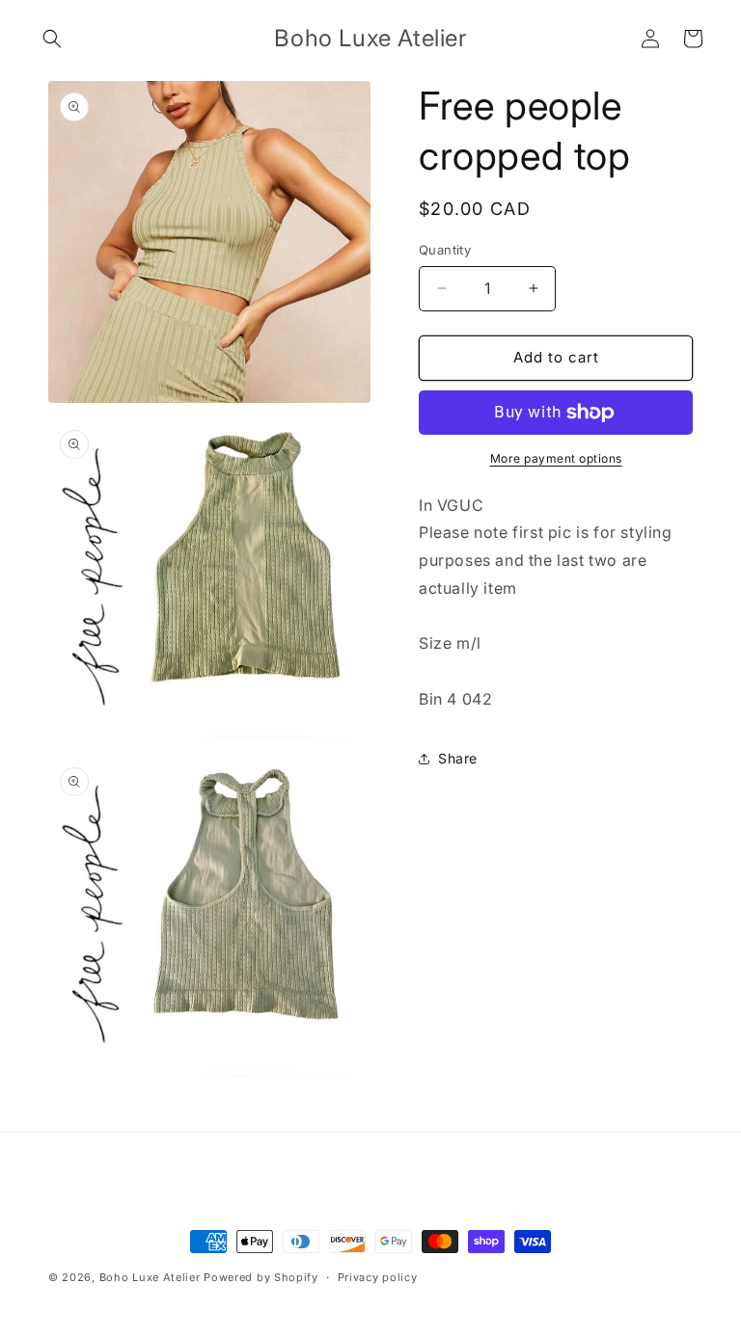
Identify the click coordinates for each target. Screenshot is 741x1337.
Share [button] (458, 758)
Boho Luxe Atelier (150, 1277)
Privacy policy (378, 1277)
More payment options (556, 458)
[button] (52, 38)
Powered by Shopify (261, 1277)
